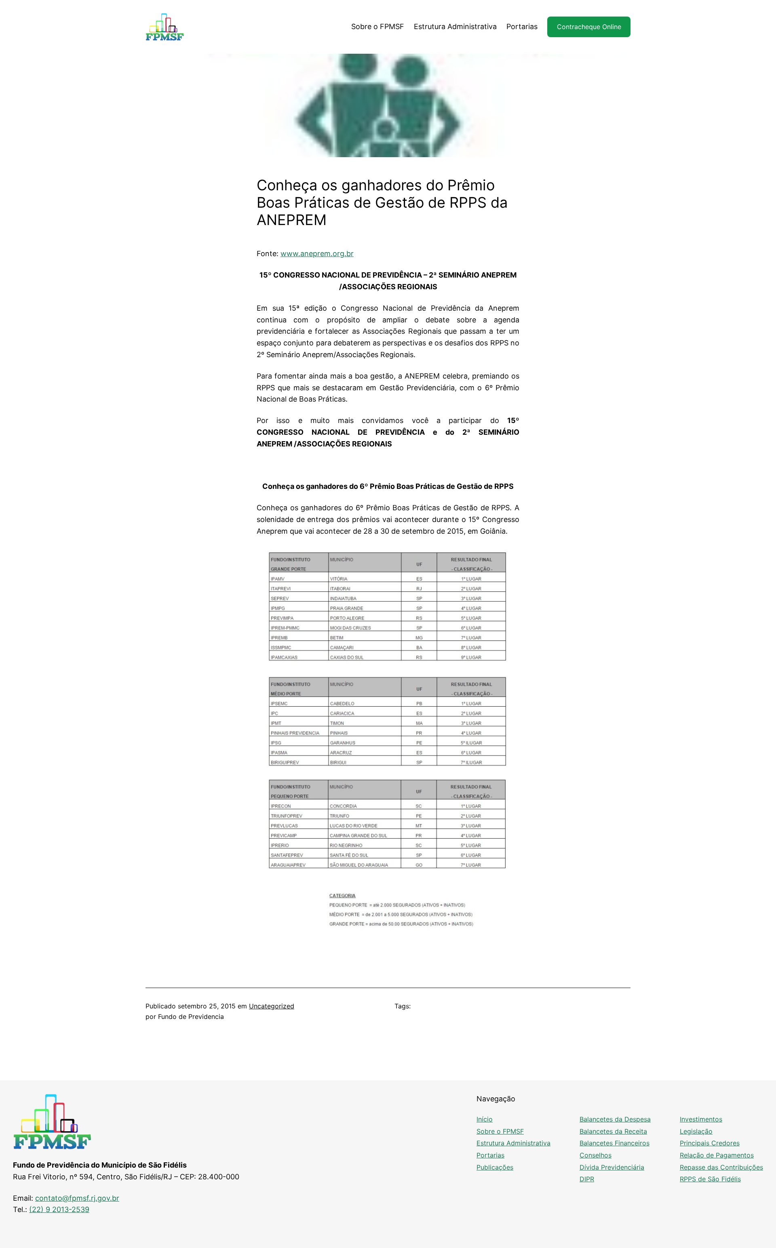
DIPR (587, 1179)
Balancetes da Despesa (615, 1119)
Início (485, 1119)
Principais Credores (710, 1143)
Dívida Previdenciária (612, 1167)
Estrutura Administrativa (513, 1143)
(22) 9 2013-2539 (59, 1209)
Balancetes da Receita (613, 1131)
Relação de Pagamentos (717, 1155)
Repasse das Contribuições (721, 1167)
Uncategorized (271, 1006)
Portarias (490, 1155)
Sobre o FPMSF (500, 1131)
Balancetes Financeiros (614, 1143)
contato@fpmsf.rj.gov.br (77, 1198)
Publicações (495, 1167)
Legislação (696, 1131)
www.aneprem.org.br (317, 253)
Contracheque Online (589, 27)
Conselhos (596, 1155)
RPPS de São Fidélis (710, 1179)
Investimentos (701, 1119)
